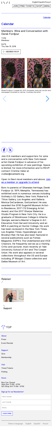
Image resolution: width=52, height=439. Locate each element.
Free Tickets (27, 6)
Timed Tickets (7, 368)
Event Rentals (7, 343)
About (4, 336)
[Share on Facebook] (4, 150)
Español (37, 424)
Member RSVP (12, 52)
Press (3, 339)
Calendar (7, 24)
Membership (6, 357)
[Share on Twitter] (10, 150)
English (28, 424)
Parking (4, 372)
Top (7, 327)
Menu (47, 6)
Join (15, 6)
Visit (3, 365)
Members (5, 40)
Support (4, 350)
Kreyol (45, 424)
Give (3, 354)
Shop (39, 6)
